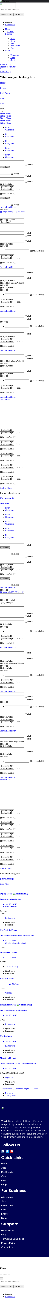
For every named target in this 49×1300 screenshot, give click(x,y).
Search (3, 207)
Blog (12, 60)
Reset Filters (11, 207)
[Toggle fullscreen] (6, 1274)
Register (12, 67)
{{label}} (29, 164)
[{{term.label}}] (5, 167)
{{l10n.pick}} (21, 212)
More (7, 50)
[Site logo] (8, 7)
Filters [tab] (7, 127)
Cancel (35, 1089)
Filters (3, 113)
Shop (12, 57)
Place (12, 38)
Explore (10, 31)
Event (12, 41)
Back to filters (5, 488)
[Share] (4, 1274)
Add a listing (5, 64)
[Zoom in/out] (9, 1274)
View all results (7, 15)
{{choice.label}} (37, 251)
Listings (8, 34)
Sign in (3, 67)
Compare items (16, 1089)
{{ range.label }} (7, 212)
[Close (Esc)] (1, 1274)
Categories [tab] (9, 130)
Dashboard (14, 55)
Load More (4, 503)
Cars (12, 48)
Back (8, 399)
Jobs (12, 43)
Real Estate (15, 46)
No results (19, 15)
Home (7, 29)
